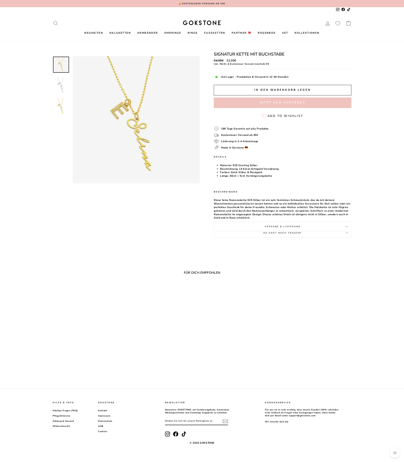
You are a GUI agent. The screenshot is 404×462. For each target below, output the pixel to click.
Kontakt (102, 410)
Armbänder (147, 33)
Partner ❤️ (242, 33)
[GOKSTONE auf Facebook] (175, 434)
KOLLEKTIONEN (307, 33)
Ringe (193, 33)
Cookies (102, 431)
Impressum (104, 415)
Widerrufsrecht (61, 426)
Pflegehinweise (61, 415)
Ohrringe (172, 33)
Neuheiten (93, 33)
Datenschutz (105, 421)
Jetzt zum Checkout (282, 102)
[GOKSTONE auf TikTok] (183, 434)
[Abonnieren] (225, 421)
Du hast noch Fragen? (282, 232)
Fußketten (214, 33)
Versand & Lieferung (282, 226)
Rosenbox (267, 33)
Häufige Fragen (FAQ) (65, 410)
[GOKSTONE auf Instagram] (167, 434)
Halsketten (120, 33)
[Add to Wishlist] (119, 289)
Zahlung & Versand (63, 421)
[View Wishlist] (338, 23)
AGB (100, 426)
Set (285, 33)
